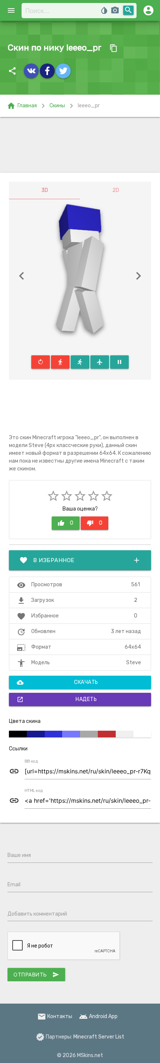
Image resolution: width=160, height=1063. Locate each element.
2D (115, 190)
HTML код (34, 790)
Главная (22, 105)
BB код (31, 761)
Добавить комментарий (37, 914)
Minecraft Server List (98, 1037)
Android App (98, 1016)
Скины (57, 105)
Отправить (36, 974)
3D (44, 190)
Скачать (57, 682)
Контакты (54, 1016)
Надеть (57, 699)
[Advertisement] (80, 145)
